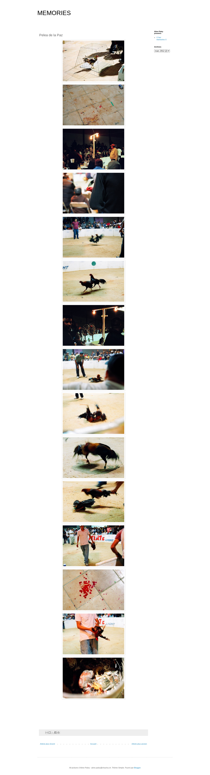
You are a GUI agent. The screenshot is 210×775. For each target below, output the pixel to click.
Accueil (93, 744)
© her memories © (162, 38)
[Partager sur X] (52, 732)
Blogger (137, 768)
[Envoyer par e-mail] (46, 732)
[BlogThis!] (49, 732)
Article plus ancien (139, 744)
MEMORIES (54, 13)
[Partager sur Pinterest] (58, 732)
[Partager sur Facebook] (55, 732)
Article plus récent (47, 744)
